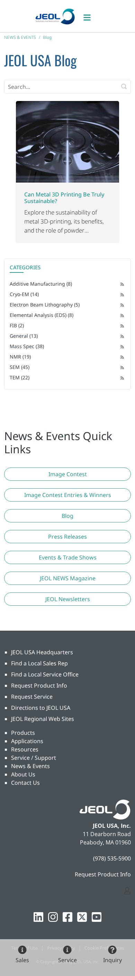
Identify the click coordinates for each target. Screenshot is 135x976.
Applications (27, 741)
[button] (67, 474)
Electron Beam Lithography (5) (45, 304)
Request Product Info (39, 685)
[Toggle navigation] (90, 16)
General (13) (24, 336)
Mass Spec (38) (27, 346)
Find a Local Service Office (45, 674)
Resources (24, 749)
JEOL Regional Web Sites (42, 719)
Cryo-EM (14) (24, 294)
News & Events (30, 766)
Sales (22, 960)
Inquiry (112, 960)
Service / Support (33, 758)
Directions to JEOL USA (40, 708)
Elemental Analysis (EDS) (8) (41, 315)
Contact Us (25, 782)
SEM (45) (19, 367)
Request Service (32, 696)
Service (67, 960)
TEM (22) (19, 377)
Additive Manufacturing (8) (41, 283)
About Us (23, 774)
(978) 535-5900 (112, 858)
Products (23, 733)
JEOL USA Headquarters (42, 652)
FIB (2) (17, 325)
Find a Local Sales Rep (39, 663)
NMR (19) (20, 356)
